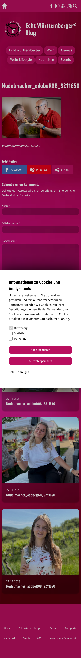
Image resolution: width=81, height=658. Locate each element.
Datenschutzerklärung (54, 318)
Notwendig (21, 328)
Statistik (19, 333)
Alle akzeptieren (40, 350)
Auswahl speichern (40, 361)
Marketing (20, 339)
